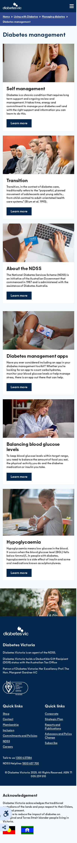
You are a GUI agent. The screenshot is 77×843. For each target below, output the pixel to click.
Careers (8, 746)
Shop (6, 713)
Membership (11, 724)
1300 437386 (24, 757)
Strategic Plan (54, 719)
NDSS (6, 741)
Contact (8, 719)
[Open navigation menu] (71, 6)
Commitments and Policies (20, 735)
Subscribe (51, 743)
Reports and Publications (53, 726)
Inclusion (8, 730)
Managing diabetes (53, 16)
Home (6, 16)
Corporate (51, 713)
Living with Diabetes (26, 16)
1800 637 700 (30, 763)
